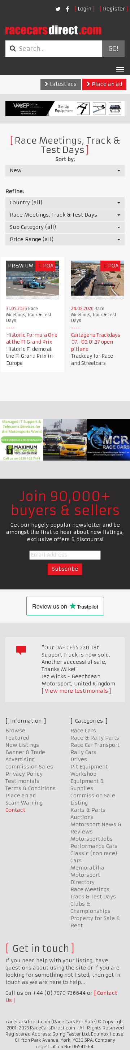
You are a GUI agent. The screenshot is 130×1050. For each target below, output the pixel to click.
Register (114, 8)
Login (84, 8)
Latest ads (62, 84)
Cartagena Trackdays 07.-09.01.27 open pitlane (95, 342)
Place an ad (106, 84)
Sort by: (65, 159)
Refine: (14, 191)
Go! (113, 48)
